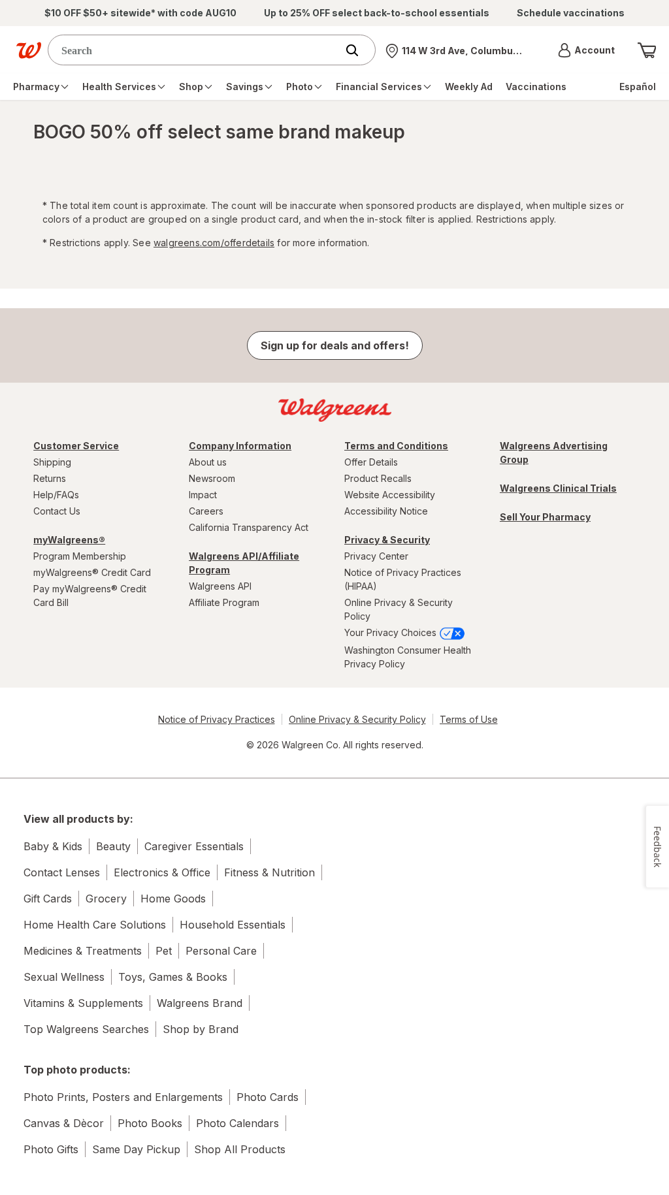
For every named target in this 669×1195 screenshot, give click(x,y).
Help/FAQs (56, 494)
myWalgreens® (69, 539)
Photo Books (150, 1123)
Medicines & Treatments (83, 950)
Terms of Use (469, 719)
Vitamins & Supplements (83, 1003)
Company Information (240, 445)
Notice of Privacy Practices (216, 719)
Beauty (113, 846)
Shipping (52, 462)
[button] (586, 50)
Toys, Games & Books (172, 976)
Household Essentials (233, 924)
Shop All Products (240, 1149)
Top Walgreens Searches (86, 1029)
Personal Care (221, 950)
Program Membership (79, 556)
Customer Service (76, 445)
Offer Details (371, 462)
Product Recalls (378, 478)
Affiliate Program (224, 602)
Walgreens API (220, 586)
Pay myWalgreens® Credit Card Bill (89, 595)
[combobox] (195, 50)
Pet (163, 950)
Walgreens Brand (199, 1003)
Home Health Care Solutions (95, 924)
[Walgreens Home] (28, 50)
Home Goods (173, 898)
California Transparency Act (248, 527)
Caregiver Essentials (194, 846)
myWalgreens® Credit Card (92, 572)
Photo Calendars (237, 1123)
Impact (203, 494)
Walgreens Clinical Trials (558, 488)
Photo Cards (268, 1097)
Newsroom (212, 478)
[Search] (358, 50)
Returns (49, 478)
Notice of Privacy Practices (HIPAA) (402, 579)
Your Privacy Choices (391, 632)
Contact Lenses (62, 872)
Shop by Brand (200, 1029)
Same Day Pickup (136, 1149)
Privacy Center (376, 556)
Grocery (106, 898)
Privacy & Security (387, 539)
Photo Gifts (51, 1149)
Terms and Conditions (396, 445)
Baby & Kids (53, 846)
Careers (206, 511)
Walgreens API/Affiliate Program (244, 562)
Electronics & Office (162, 872)
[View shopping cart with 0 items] (646, 50)
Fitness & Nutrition (269, 872)
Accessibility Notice (386, 511)
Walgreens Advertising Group (554, 452)
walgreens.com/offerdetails (214, 242)
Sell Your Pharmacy (545, 516)
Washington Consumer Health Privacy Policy (407, 657)
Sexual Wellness (64, 976)
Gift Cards (48, 898)
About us (208, 462)
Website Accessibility (389, 494)
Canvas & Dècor (64, 1123)
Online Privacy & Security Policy (398, 609)
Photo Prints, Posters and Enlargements (123, 1097)
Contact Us (56, 511)
